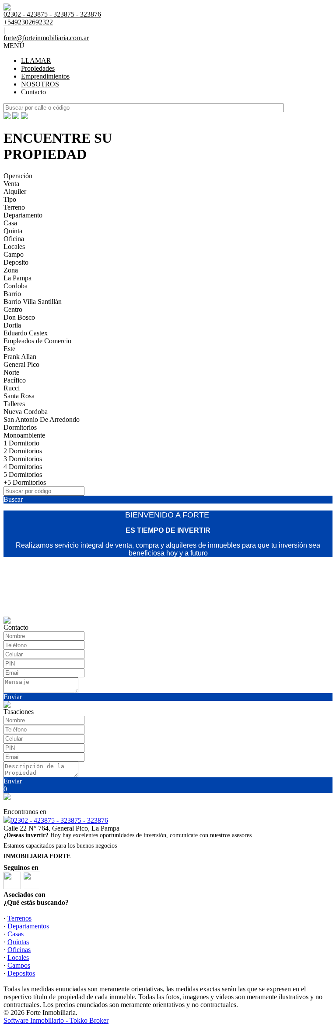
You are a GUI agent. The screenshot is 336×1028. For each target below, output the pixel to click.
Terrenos (19, 918)
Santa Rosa (19, 396)
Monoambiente (24, 435)
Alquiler (15, 191)
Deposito (16, 262)
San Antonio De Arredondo (42, 419)
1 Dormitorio (21, 443)
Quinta (13, 231)
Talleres (14, 403)
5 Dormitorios (23, 474)
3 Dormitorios (23, 458)
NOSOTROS (40, 84)
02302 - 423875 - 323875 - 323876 (59, 820)
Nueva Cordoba (26, 411)
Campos (18, 965)
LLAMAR (36, 60)
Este (9, 348)
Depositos (21, 973)
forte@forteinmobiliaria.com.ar (46, 37)
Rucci (12, 388)
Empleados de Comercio (37, 341)
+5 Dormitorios (25, 482)
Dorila (12, 325)
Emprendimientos (45, 76)
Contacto (33, 92)
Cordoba (16, 286)
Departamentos (28, 926)
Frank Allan (20, 356)
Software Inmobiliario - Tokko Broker (56, 1020)
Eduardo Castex (26, 333)
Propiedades (38, 68)
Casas (15, 934)
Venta (11, 183)
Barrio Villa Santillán (33, 301)
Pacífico (15, 380)
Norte (11, 372)
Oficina (14, 238)
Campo (14, 254)
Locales (14, 246)
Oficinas (19, 949)
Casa (10, 223)
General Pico (21, 364)
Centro (13, 309)
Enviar (13, 696)
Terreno (14, 207)
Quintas (18, 941)
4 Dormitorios (23, 466)
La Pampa (18, 278)
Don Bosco (19, 317)
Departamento (23, 215)
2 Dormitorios (23, 451)
